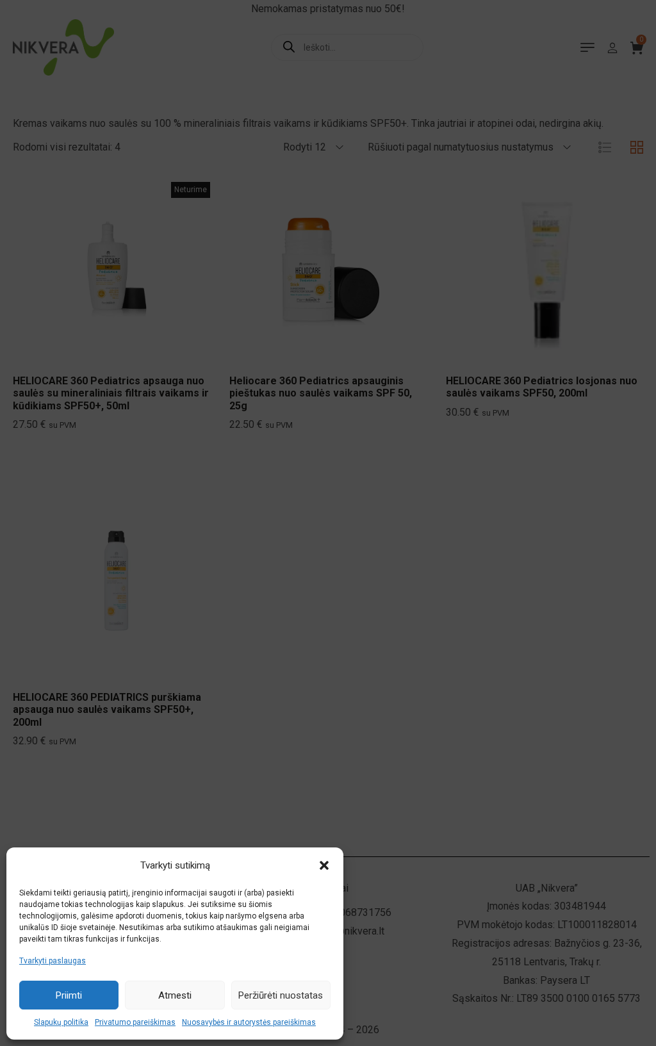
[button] (324, 865)
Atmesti (175, 995)
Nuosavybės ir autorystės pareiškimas (249, 1022)
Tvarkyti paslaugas (52, 960)
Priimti (69, 995)
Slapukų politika (61, 1022)
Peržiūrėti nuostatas (280, 995)
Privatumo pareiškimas (135, 1022)
